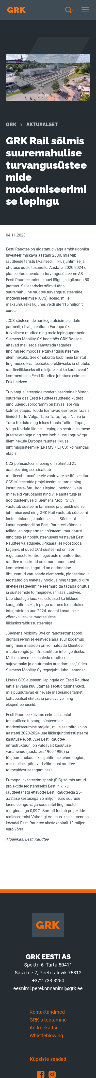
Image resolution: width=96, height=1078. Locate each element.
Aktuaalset (42, 124)
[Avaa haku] (71, 9)
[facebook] (42, 1074)
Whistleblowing (46, 1035)
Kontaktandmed (47, 1012)
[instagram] (53, 1074)
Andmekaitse (44, 1028)
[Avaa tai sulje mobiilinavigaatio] (85, 10)
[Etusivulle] (16, 10)
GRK (11, 124)
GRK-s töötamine (48, 1020)
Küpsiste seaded (48, 1059)
